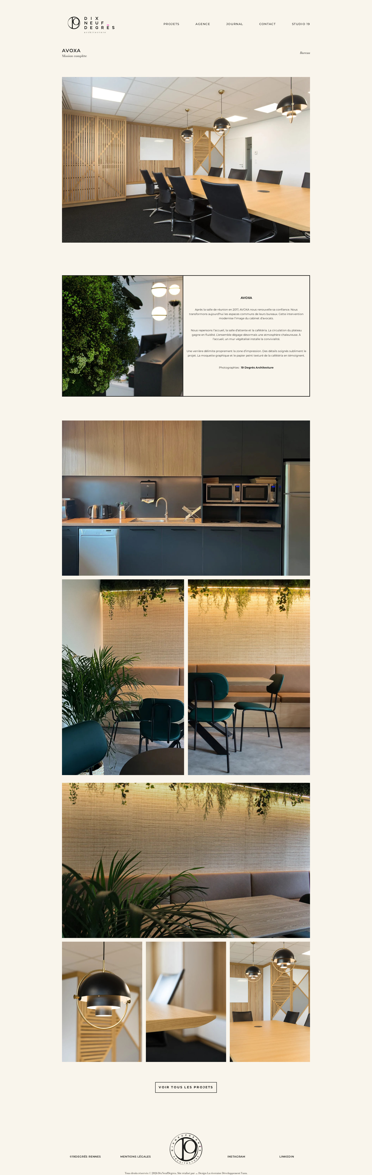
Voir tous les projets (186, 1087)
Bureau (305, 52)
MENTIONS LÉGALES (135, 1156)
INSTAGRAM (236, 1156)
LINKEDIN (286, 1156)
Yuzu (244, 1173)
